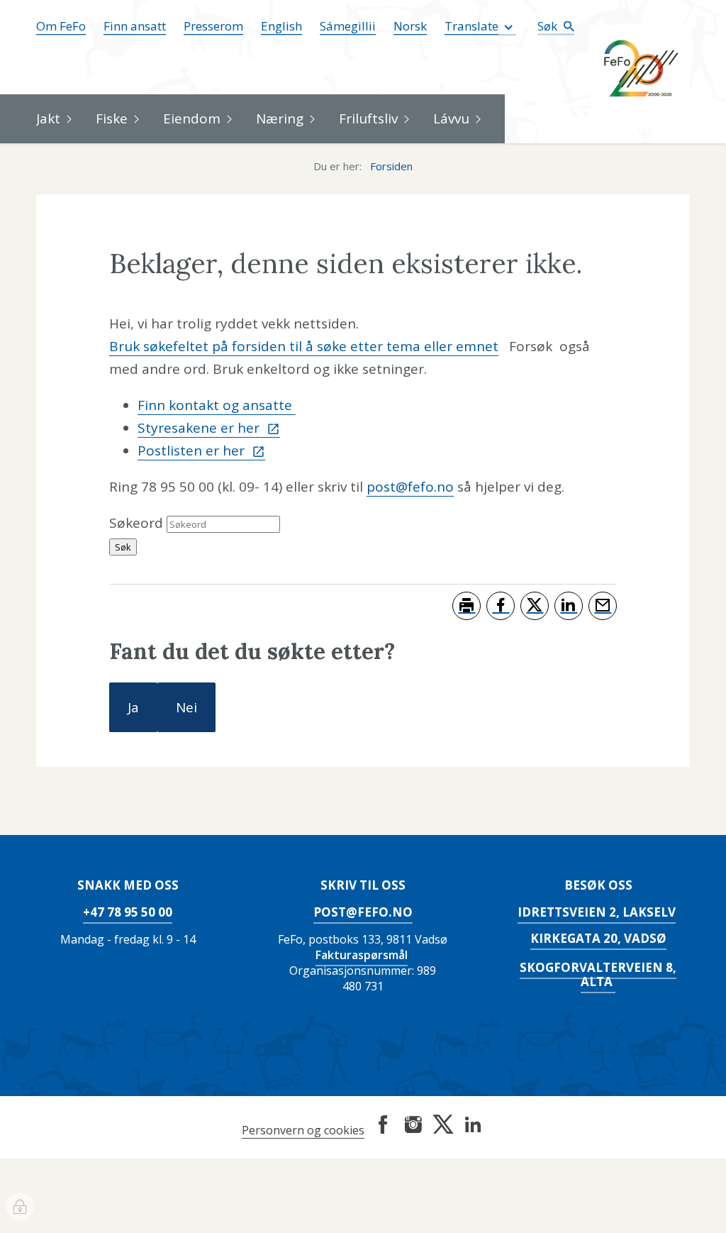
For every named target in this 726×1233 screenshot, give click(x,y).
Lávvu (451, 118)
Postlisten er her (193, 450)
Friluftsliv (368, 118)
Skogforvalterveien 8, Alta (598, 974)
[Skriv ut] (466, 606)
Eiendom (191, 118)
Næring (279, 118)
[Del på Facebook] (500, 606)
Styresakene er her (200, 428)
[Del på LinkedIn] (568, 606)
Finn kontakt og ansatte (217, 405)
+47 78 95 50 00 (127, 912)
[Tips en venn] (602, 606)
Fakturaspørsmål (361, 955)
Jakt (48, 118)
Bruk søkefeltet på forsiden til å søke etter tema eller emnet (303, 346)
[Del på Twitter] (534, 606)
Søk (548, 26)
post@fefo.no (410, 486)
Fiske (112, 118)
